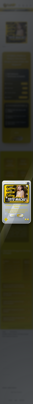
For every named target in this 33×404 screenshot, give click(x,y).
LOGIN (12, 215)
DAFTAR (20, 215)
